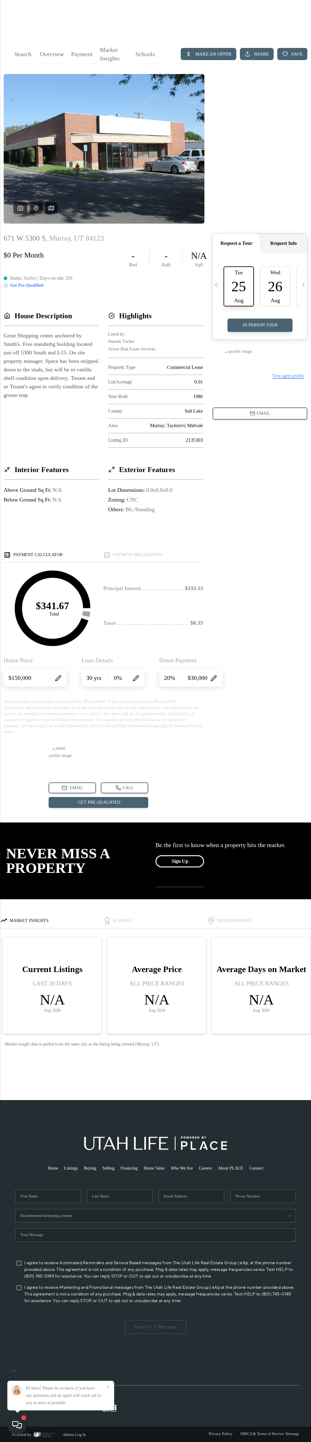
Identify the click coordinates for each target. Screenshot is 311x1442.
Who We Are (182, 1168)
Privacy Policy (221, 1433)
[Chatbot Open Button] (17, 1425)
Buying (90, 1168)
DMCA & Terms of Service (262, 1433)
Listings (71, 1168)
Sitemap (292, 1433)
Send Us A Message (155, 1326)
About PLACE (230, 1168)
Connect (256, 1168)
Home (53, 1168)
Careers (205, 1168)
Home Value (154, 1168)
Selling (108, 1168)
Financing (129, 1168)
